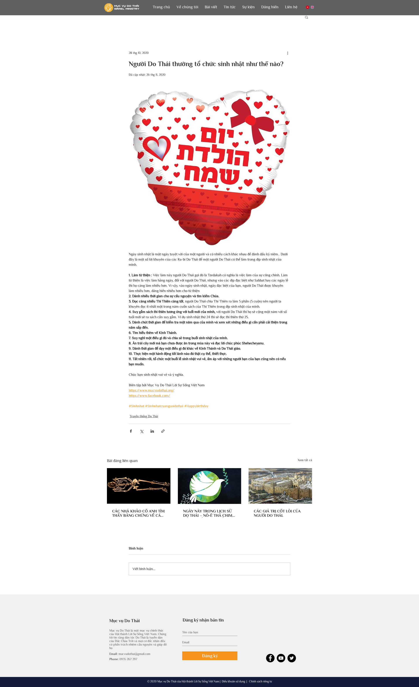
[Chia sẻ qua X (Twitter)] (141, 431)
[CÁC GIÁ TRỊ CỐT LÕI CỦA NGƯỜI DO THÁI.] (280, 486)
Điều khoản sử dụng (233, 681)
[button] (187, 7)
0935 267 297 (128, 659)
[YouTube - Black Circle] (281, 658)
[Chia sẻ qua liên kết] (163, 431)
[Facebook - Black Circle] (270, 658)
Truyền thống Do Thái (144, 416)
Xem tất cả (305, 460)
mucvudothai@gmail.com (134, 654)
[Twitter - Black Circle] (291, 658)
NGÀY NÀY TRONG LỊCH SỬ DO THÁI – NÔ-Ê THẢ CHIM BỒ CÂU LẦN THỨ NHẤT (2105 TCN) (207, 513)
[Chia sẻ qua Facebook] (131, 431)
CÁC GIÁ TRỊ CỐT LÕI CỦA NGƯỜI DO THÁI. (277, 513)
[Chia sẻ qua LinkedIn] (152, 431)
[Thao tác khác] (287, 52)
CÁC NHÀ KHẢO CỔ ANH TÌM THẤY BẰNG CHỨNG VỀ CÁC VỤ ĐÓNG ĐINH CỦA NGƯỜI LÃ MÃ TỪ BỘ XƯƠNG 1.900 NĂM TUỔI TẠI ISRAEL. (138, 513)
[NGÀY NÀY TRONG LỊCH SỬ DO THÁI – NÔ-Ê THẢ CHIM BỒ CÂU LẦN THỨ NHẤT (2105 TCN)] (209, 486)
